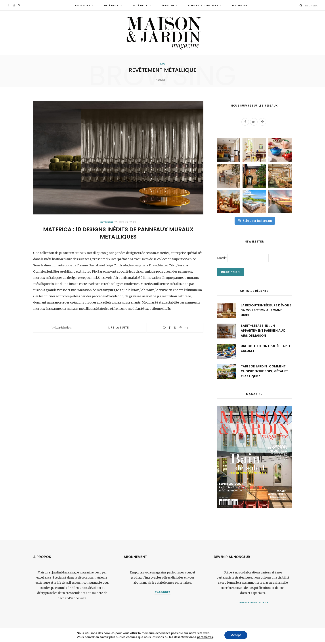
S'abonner (163, 592)
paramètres (205, 637)
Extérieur (139, 5)
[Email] (186, 327)
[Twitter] (175, 327)
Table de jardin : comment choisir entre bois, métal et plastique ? (264, 371)
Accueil (161, 80)
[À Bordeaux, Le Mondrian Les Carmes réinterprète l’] (228, 202)
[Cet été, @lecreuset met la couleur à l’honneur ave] (280, 150)
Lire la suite (118, 327)
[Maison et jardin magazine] (162, 33)
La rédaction (63, 327)
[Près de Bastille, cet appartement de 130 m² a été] (228, 150)
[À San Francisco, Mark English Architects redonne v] (254, 176)
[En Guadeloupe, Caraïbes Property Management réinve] (254, 202)
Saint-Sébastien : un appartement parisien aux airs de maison (263, 330)
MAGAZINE (239, 5)
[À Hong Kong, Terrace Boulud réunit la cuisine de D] (280, 176)
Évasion (167, 5)
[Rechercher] (301, 5)
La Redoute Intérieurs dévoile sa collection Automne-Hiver (266, 310)
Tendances (81, 5)
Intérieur (111, 5)
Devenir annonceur (253, 602)
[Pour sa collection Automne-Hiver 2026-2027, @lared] (254, 150)
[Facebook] (169, 327)
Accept (236, 635)
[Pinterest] (181, 327)
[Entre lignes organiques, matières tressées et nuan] (228, 176)
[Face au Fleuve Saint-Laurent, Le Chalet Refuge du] (280, 202)
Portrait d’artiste (203, 5)
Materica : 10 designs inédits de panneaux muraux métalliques (118, 233)
